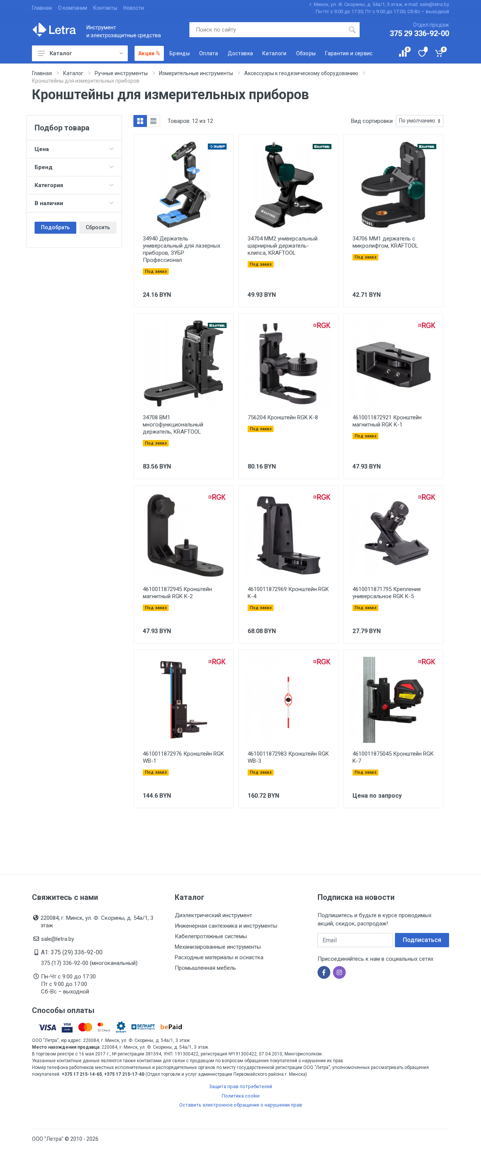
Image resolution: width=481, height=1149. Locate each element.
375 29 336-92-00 (419, 33)
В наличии (49, 203)
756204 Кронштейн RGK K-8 (283, 417)
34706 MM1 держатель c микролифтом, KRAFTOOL (385, 242)
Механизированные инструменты (218, 946)
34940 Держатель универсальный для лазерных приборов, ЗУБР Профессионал (181, 249)
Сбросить (98, 227)
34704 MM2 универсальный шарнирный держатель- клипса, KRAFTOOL (283, 245)
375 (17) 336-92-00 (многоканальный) (89, 963)
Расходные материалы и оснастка (219, 957)
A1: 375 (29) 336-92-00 (72, 952)
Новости (133, 8)
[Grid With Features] (140, 121)
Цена (42, 149)
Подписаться (422, 939)
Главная (42, 8)
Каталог (61, 53)
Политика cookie (241, 1096)
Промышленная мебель (205, 968)
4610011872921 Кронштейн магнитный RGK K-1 (387, 421)
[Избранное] (421, 53)
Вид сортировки (372, 121)
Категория (49, 185)
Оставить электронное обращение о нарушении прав (240, 1105)
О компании (72, 8)
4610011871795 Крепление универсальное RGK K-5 (386, 593)
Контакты (105, 8)
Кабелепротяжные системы (211, 936)
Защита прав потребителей (240, 1086)
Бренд (44, 167)
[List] (153, 121)
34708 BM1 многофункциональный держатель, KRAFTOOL (173, 424)
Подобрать (55, 227)
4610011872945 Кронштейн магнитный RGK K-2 (177, 593)
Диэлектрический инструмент (213, 915)
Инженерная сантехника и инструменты (226, 925)
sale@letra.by (57, 939)
